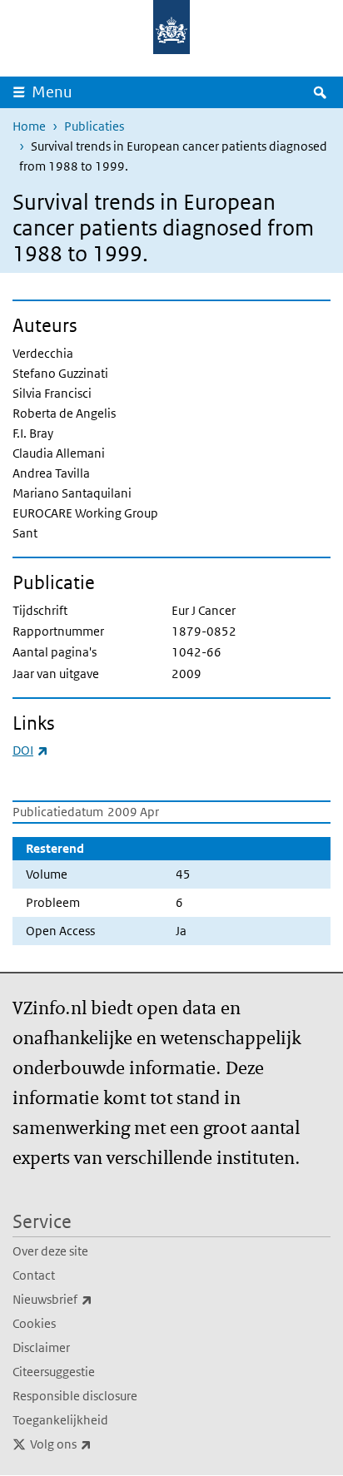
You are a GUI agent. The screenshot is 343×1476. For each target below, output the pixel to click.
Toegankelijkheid (60, 1420)
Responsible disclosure (74, 1396)
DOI (30, 750)
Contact (33, 1275)
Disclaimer (41, 1347)
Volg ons (97, 1443)
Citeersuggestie (53, 1371)
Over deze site (50, 1251)
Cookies (34, 1323)
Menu (52, 92)
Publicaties (94, 126)
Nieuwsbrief (89, 1298)
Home (29, 126)
